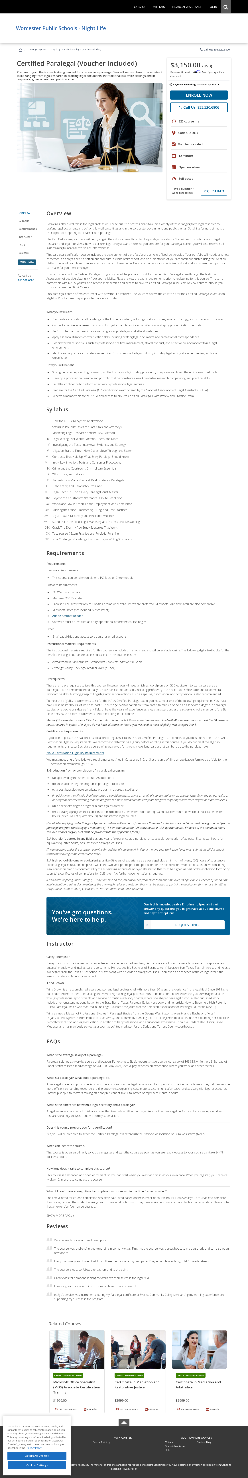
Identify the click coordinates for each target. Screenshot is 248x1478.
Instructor (25, 237)
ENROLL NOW (199, 95)
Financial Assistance (176, 1446)
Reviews (24, 253)
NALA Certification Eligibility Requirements (75, 753)
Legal (54, 49)
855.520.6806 (26, 280)
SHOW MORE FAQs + (60, 1216)
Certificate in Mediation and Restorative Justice (137, 1384)
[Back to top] (124, 1436)
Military (169, 1442)
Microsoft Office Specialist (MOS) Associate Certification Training (76, 1387)
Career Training (101, 1442)
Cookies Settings (37, 1465)
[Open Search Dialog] (226, 6)
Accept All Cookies (37, 1455)
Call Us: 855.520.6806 (214, 49)
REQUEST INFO (214, 191)
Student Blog (204, 1442)
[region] (37, 1446)
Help (167, 1450)
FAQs (22, 245)
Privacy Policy (129, 1468)
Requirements (28, 229)
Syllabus (24, 221)
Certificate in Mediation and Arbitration (198, 1384)
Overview (24, 213)
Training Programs (36, 49)
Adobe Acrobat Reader (67, 616)
